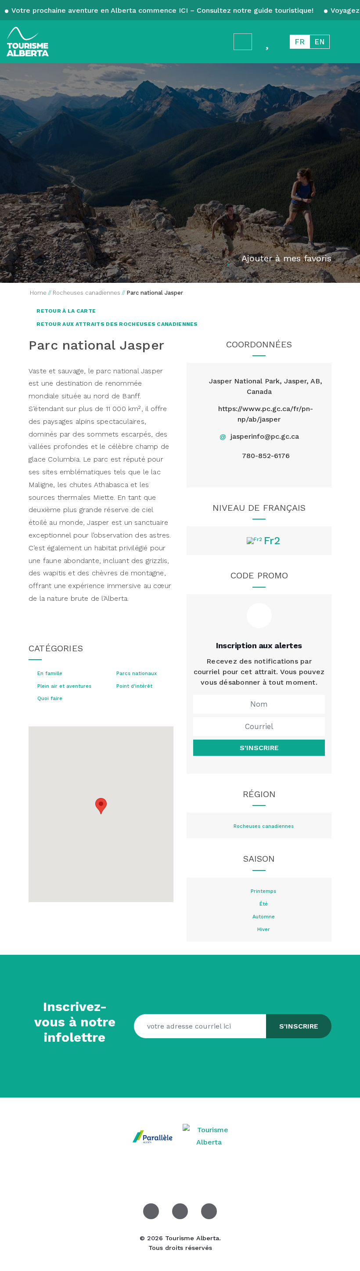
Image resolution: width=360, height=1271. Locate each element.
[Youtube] (209, 1211)
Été (263, 904)
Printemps (263, 891)
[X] (259, 473)
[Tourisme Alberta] (28, 42)
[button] (101, 806)
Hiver (263, 929)
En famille (49, 673)
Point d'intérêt (134, 686)
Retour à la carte (65, 311)
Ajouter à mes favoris (286, 258)
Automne (263, 917)
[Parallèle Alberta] (153, 1135)
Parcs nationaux (136, 673)
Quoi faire (49, 698)
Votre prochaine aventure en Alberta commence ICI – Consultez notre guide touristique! (163, 10)
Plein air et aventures (64, 686)
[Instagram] (279, 473)
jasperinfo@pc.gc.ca (264, 436)
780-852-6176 (266, 455)
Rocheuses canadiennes (264, 826)
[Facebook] (238, 473)
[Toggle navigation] (345, 41)
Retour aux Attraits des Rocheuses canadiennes (116, 324)
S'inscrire (259, 748)
